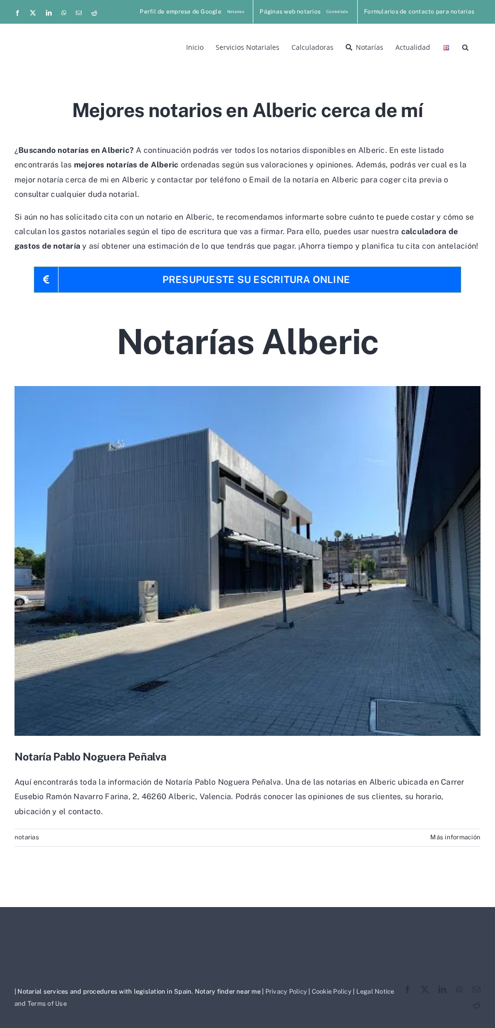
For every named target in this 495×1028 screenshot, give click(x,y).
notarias (27, 837)
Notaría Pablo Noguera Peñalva (90, 756)
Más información (455, 837)
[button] (465, 46)
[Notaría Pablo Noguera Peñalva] (247, 561)
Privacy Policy (286, 991)
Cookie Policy (331, 991)
